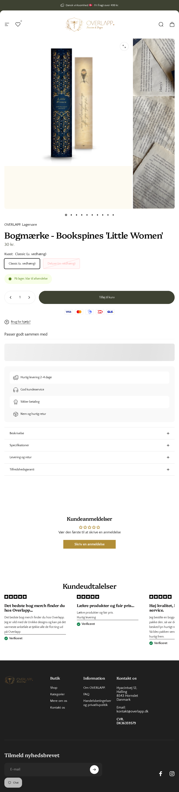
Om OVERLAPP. (94, 688)
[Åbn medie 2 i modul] (124, 46)
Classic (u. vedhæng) (22, 263)
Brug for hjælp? (21, 322)
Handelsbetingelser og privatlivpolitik (97, 703)
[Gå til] (66, 215)
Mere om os (58, 701)
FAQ (86, 694)
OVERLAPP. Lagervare (20, 225)
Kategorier (57, 694)
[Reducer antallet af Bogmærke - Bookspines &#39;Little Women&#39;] (10, 297)
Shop (53, 688)
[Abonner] (94, 769)
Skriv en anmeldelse (89, 544)
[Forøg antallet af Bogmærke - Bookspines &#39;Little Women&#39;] (30, 297)
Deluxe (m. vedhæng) (61, 263)
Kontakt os (57, 707)
